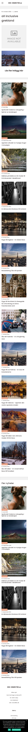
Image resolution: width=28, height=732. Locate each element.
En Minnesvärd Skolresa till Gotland (14, 209)
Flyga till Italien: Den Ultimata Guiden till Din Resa (12, 437)
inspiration (4, 105)
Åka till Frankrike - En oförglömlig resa (13, 338)
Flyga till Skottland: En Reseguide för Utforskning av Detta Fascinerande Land (13, 303)
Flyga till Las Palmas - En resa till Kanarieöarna (13, 371)
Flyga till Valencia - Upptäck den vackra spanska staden (13, 404)
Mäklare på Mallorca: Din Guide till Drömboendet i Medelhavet (13, 177)
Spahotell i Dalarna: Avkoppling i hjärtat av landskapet (13, 111)
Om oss (14, 718)
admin (16, 11)
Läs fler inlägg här (14, 70)
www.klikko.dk (15, 702)
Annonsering (14, 715)
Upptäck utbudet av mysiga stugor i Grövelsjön (14, 144)
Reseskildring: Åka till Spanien (12, 271)
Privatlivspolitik (16, 729)
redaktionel (4, 235)
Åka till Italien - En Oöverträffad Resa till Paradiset (13, 470)
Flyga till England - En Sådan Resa (13, 240)
